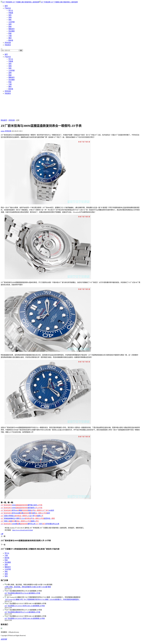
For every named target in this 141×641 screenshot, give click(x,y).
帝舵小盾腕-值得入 (20, 521)
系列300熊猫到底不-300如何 (27, 510)
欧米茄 (10, 40)
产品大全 (8, 8)
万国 (10, 36)
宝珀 (10, 17)
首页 (6, 6)
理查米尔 (11, 29)
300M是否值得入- (21, 508)
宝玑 (10, 15)
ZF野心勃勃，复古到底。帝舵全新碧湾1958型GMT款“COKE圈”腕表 (28, 587)
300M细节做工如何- (21, 505)
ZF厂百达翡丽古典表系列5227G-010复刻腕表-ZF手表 (22, 612)
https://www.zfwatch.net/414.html (22, 530)
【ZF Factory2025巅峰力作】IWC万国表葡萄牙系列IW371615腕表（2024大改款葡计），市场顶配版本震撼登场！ (42, 599)
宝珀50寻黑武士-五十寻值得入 (22, 516)
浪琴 (10, 24)
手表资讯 (8, 45)
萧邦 (10, 38)
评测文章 (8, 42)
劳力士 (10, 10)
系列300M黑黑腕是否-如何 (25, 513)
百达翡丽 (11, 31)
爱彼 (10, 26)
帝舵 (10, 19)
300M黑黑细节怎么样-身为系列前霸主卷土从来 (30, 524)
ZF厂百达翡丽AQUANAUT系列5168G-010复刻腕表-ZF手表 (25, 606)
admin (3, 131)
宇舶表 (10, 13)
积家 (10, 33)
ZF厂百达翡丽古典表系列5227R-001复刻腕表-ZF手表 (22, 593)
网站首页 (4, 120)
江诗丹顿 (11, 22)
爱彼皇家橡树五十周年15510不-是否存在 (28, 518)
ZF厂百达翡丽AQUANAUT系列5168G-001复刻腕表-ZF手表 (25, 618)
